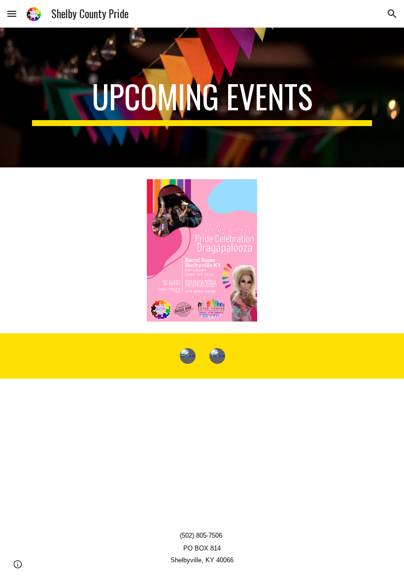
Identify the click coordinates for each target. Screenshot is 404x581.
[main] (202, 97)
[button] (12, 13)
